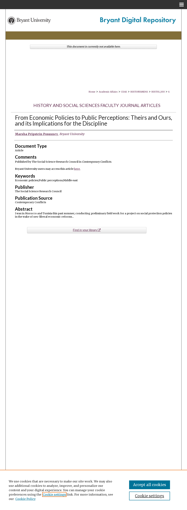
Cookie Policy (25, 499)
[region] (93, 490)
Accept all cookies (149, 484)
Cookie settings (54, 494)
